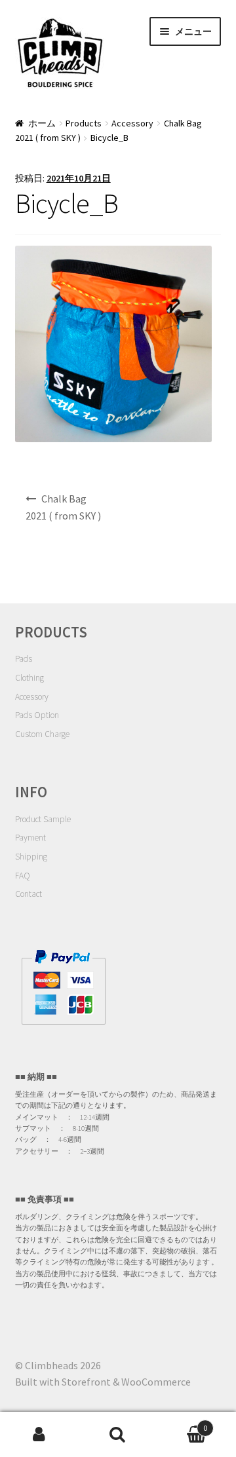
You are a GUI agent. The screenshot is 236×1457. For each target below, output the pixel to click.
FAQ (22, 875)
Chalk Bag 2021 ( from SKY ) (63, 507)
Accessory (132, 123)
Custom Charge (42, 734)
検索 (118, 1434)
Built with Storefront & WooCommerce (103, 1381)
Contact (28, 893)
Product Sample (43, 819)
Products (84, 123)
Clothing (29, 677)
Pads (23, 658)
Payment (30, 837)
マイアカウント (39, 1434)
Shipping (31, 856)
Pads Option (37, 715)
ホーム (42, 123)
